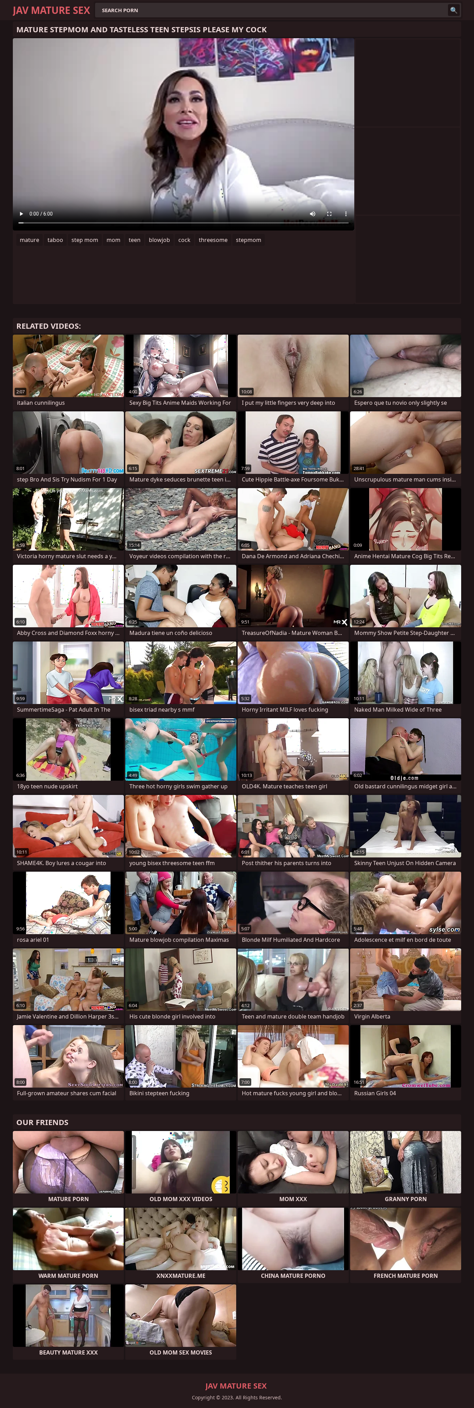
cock (184, 240)
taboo (55, 240)
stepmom (248, 240)
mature (29, 240)
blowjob (159, 240)
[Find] (454, 10)
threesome (213, 240)
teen (135, 240)
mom (113, 240)
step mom (84, 240)
